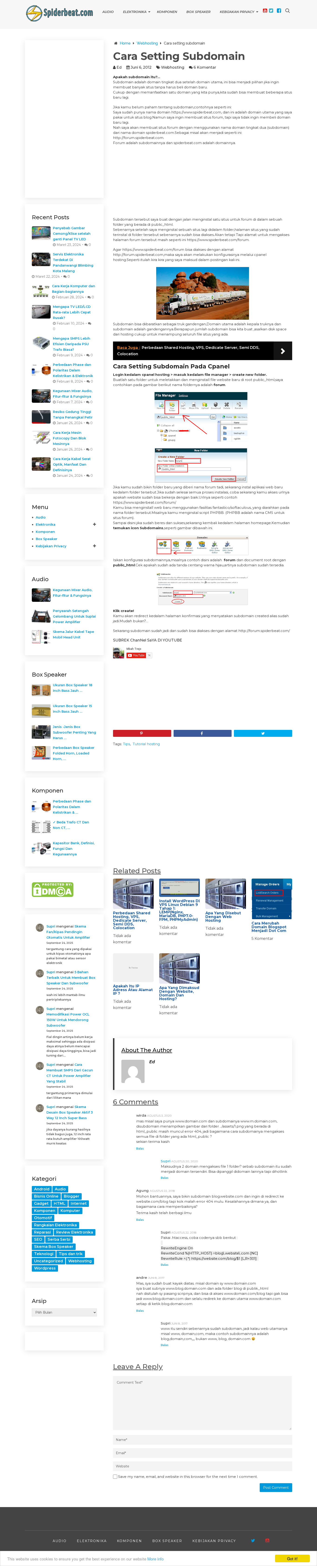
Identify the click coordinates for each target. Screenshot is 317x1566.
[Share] (203, 733)
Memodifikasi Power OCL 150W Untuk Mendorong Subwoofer (68, 1020)
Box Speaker (198, 12)
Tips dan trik (71, 1254)
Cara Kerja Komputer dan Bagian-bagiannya (73, 289)
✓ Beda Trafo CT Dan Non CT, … (71, 825)
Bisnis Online (46, 1196)
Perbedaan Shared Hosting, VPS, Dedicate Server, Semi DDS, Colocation (131, 920)
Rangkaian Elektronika (55, 1225)
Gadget (41, 1203)
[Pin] (142, 733)
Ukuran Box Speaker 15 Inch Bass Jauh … (72, 709)
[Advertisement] (202, 182)
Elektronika (134, 12)
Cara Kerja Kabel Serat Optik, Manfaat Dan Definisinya (72, 464)
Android (41, 1189)
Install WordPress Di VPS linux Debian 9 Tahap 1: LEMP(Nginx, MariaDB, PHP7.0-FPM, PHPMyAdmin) (179, 910)
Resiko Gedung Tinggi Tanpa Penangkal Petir (73, 414)
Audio (108, 12)
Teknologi (43, 1254)
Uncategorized (48, 1261)
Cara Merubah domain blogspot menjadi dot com (269, 927)
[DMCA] (53, 896)
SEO (38, 1239)
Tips (126, 744)
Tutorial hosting (146, 744)
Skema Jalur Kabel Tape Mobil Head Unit (73, 634)
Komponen (167, 12)
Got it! (292, 1558)
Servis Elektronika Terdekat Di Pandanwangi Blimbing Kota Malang (73, 262)
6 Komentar (205, 67)
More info (155, 1559)
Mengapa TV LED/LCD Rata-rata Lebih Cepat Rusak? (72, 312)
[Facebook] (279, 10)
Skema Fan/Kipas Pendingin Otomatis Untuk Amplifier (68, 932)
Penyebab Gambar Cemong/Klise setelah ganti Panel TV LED (72, 233)
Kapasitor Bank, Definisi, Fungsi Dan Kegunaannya (73, 848)
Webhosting (172, 67)
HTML (59, 1203)
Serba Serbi (59, 1239)
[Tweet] (263, 733)
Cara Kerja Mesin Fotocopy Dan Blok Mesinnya (69, 438)
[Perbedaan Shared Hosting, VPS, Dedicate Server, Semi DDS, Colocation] (133, 894)
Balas (140, 1148)
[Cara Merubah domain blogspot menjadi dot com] (272, 899)
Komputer (70, 1210)
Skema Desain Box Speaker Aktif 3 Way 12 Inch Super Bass (69, 1112)
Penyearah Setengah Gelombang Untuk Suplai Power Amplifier (74, 616)
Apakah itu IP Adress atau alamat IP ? (133, 990)
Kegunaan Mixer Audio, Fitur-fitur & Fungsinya (72, 394)
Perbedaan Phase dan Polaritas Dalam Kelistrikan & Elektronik (73, 370)
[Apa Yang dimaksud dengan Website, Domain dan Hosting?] (179, 968)
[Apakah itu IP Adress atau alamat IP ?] (133, 967)
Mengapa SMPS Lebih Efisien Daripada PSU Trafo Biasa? (71, 344)
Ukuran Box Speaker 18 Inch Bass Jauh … (72, 688)
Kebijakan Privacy (237, 12)
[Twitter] (271, 10)
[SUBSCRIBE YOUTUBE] (267, 1540)
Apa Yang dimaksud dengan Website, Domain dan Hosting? (179, 993)
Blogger (71, 1196)
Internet (79, 1203)
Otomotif (43, 1218)
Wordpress (45, 1268)
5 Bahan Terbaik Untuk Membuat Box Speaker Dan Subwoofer (70, 977)
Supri (165, 1161)
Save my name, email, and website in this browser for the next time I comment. (188, 1476)
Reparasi (42, 1232)
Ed (119, 67)
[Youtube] (265, 10)
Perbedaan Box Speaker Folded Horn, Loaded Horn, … (73, 753)
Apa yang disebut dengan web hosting (223, 917)
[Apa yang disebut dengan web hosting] (225, 894)
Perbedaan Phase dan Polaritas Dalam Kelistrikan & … (72, 807)
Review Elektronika (74, 1232)
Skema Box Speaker (53, 1246)
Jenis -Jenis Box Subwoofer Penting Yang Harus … (74, 732)
